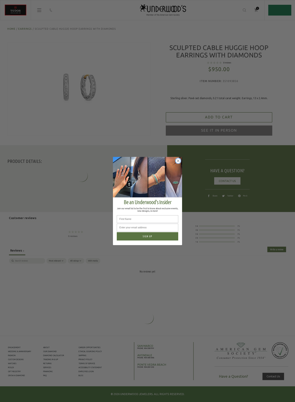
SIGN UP (147, 236)
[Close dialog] (178, 161)
